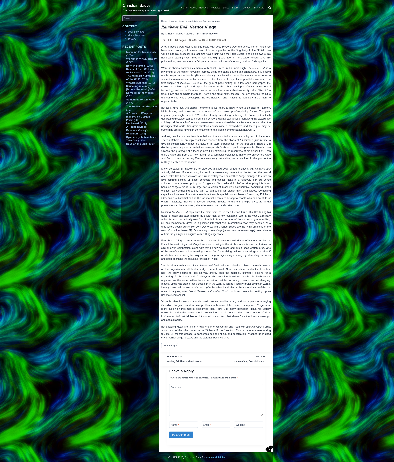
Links (226, 7)
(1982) (137, 130)
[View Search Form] (269, 7)
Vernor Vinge (170, 345)
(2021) (139, 117)
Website (240, 424)
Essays (203, 7)
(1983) (139, 65)
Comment (177, 387)
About (193, 7)
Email (207, 424)
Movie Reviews (136, 35)
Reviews (215, 7)
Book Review (209, 33)
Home (184, 7)
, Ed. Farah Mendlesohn (184, 359)
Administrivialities (215, 457)
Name (175, 424)
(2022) (136, 123)
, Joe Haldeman (249, 359)
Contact (247, 7)
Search (236, 7)
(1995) (140, 143)
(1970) (140, 82)
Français (259, 7)
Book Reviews (136, 31)
